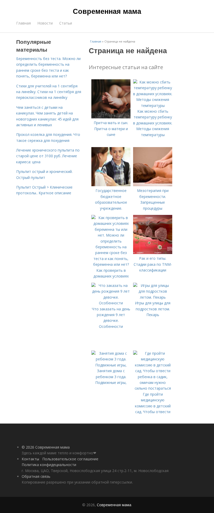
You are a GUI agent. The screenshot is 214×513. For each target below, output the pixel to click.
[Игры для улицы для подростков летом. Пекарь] (152, 297)
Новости (45, 23)
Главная (23, 23)
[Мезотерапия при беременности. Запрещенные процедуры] (152, 184)
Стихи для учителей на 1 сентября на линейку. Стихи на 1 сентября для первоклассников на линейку (48, 91)
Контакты (30, 458)
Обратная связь (36, 476)
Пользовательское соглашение (70, 458)
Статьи (65, 23)
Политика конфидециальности (49, 464)
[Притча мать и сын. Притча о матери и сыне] (110, 116)
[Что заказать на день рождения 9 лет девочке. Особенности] (110, 302)
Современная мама (107, 11)
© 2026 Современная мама (46, 447)
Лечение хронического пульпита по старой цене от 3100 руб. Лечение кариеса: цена (48, 156)
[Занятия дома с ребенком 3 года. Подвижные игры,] (110, 365)
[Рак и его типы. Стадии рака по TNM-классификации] (152, 252)
